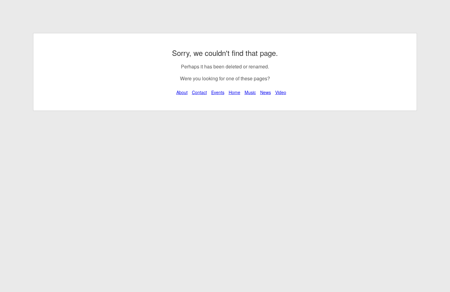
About (182, 92)
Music (250, 92)
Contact (199, 92)
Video (280, 92)
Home (234, 92)
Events (217, 92)
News (265, 92)
